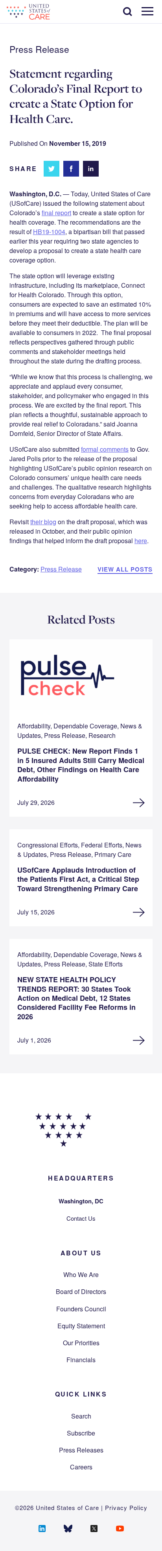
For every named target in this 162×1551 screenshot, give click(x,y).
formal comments (105, 449)
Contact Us (81, 1218)
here (140, 540)
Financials (81, 1359)
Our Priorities (81, 1342)
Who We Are (81, 1274)
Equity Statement (81, 1325)
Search (81, 1416)
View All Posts (125, 569)
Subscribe (81, 1432)
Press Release (61, 568)
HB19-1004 (49, 231)
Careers (81, 1466)
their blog (43, 521)
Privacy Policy (126, 1507)
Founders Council (81, 1308)
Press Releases (81, 1449)
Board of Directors (81, 1291)
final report (56, 212)
